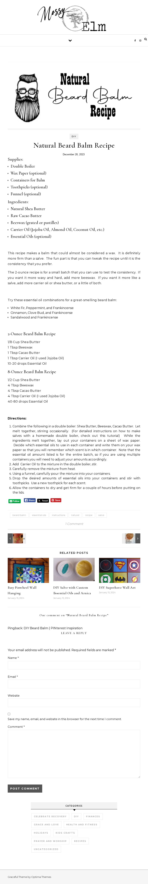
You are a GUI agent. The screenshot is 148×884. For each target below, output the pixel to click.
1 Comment (74, 524)
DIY (74, 136)
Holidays (41, 832)
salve (101, 515)
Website (13, 695)
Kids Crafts (65, 832)
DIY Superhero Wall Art (117, 587)
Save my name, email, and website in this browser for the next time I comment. (65, 719)
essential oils (39, 515)
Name (13, 658)
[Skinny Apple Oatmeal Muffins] (131, 538)
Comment (16, 727)
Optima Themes (41, 876)
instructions (58, 515)
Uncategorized (46, 849)
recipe (88, 515)
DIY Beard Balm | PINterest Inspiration (53, 628)
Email (13, 676)
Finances (93, 816)
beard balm (19, 515)
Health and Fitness (82, 824)
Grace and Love (46, 824)
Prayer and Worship (50, 841)
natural (75, 515)
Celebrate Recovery (50, 816)
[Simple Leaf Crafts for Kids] (16, 538)
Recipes (80, 841)
